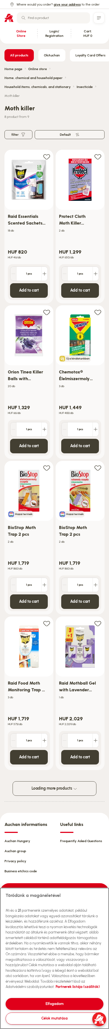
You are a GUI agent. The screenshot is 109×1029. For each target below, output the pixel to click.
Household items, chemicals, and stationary (37, 87)
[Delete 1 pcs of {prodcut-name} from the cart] (13, 274)
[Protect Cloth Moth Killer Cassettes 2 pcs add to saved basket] (97, 156)
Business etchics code (20, 871)
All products (19, 55)
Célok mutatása (54, 1018)
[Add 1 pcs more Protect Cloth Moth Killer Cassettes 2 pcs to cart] (96, 274)
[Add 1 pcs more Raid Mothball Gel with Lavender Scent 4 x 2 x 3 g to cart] (96, 740)
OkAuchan (52, 55)
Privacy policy (15, 861)
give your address (67, 4)
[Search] (23, 17)
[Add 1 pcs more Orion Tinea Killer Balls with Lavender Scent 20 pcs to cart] (44, 429)
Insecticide (85, 87)
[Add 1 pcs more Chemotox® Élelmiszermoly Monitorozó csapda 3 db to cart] (96, 429)
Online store (37, 69)
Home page (13, 69)
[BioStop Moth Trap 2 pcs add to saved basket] (46, 467)
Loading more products (52, 788)
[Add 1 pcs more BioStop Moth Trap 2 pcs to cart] (44, 585)
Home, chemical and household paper (33, 78)
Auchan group (15, 851)
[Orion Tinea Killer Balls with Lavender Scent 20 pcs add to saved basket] (46, 312)
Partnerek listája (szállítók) (78, 987)
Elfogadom (55, 1004)
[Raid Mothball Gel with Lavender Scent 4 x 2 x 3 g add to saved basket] (97, 623)
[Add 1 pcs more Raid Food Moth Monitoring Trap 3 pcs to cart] (44, 740)
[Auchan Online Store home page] (8, 17)
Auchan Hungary (17, 841)
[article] (28, 226)
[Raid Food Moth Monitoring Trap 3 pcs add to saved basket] (46, 623)
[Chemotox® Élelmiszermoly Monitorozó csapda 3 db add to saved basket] (97, 312)
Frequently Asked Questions (81, 841)
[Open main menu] (99, 17)
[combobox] (53, 17)
